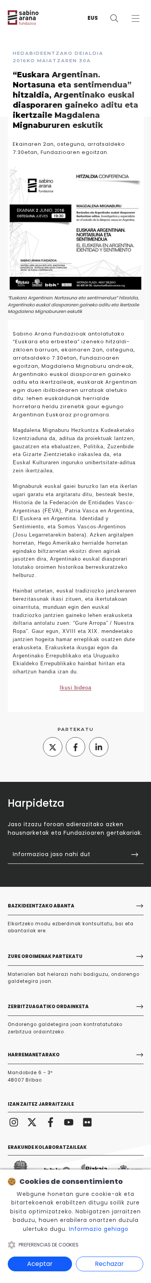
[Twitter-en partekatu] (52, 747)
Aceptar (40, 1263)
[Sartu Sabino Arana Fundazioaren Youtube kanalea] (69, 1122)
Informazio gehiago (99, 1229)
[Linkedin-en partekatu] (98, 747)
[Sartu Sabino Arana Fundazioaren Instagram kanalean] (14, 1122)
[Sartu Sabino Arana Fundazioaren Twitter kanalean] (32, 1122)
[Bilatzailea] (114, 18)
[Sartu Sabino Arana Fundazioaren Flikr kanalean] (87, 1122)
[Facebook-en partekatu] (75, 747)
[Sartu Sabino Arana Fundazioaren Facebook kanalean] (51, 1122)
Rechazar (109, 1263)
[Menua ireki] (135, 18)
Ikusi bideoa (75, 687)
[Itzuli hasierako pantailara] (31, 17)
